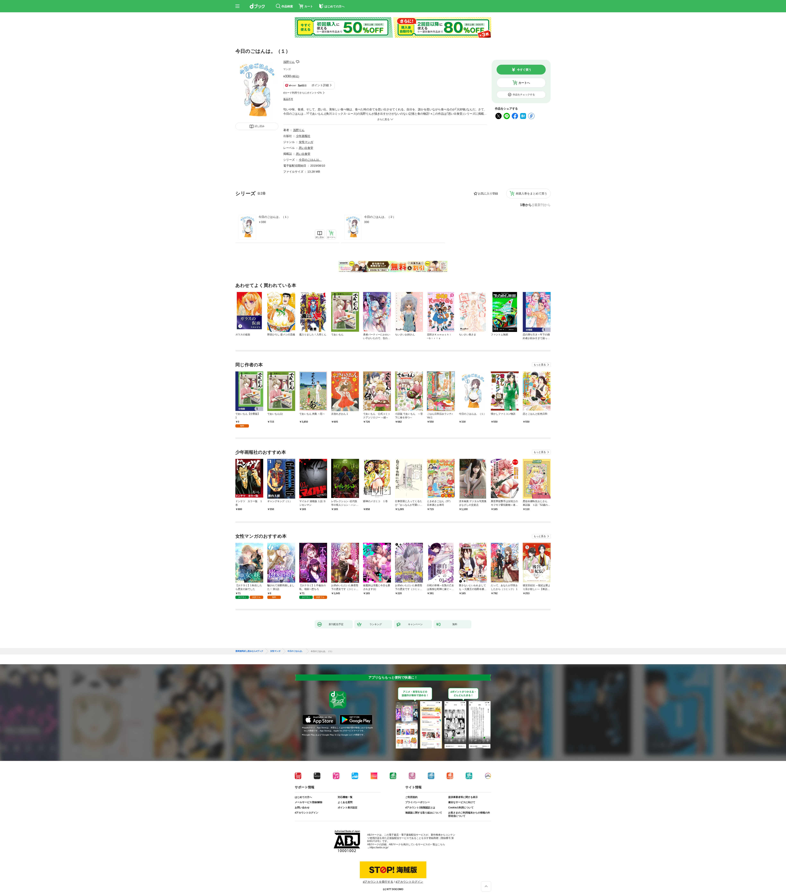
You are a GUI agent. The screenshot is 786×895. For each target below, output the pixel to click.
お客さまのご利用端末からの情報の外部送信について (469, 814)
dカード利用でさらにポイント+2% (302, 92)
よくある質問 (345, 802)
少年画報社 (303, 136)
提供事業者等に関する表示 (463, 797)
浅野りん (289, 61)
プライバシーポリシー (417, 802)
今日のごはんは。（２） (380, 216)
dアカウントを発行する (378, 881)
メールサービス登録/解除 (308, 802)
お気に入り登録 (488, 193)
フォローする (298, 62)
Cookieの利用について (461, 807)
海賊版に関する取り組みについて (423, 812)
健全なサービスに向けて (461, 802)
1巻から (526, 205)
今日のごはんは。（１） (274, 216)
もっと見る (540, 364)
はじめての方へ (303, 797)
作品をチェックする (524, 94)
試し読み (259, 126)
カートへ (524, 82)
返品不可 (288, 99)
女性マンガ (306, 142)
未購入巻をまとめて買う (531, 193)
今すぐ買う (524, 69)
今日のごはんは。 (310, 159)
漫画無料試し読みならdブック (249, 651)
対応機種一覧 (345, 797)
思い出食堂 (306, 147)
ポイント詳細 (320, 85)
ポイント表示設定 (347, 807)
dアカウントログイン (306, 812)
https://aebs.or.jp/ (379, 847)
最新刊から (542, 205)
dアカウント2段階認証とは (420, 807)
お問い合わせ (302, 807)
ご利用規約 (411, 797)
